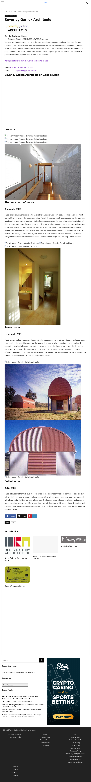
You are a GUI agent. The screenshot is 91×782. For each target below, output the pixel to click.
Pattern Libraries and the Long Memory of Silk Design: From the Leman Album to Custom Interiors (21, 716)
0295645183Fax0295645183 (21, 67)
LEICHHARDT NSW (15, 12)
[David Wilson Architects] (17, 568)
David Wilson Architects (15, 586)
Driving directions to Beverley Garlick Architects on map (26, 61)
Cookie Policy (45, 742)
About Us (16, 769)
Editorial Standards (75, 740)
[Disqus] (45, 622)
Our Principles (75, 745)
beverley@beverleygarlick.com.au (23, 70)
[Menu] (2, 3)
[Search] (87, 3)
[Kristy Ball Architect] (73, 538)
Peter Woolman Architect (25, 672)
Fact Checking (75, 742)
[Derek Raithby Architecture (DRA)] (17, 538)
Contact (15, 775)
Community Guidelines (75, 762)
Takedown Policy (75, 751)
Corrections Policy (15, 737)
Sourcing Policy (75, 748)
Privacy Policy (45, 737)
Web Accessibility (75, 759)
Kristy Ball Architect (69, 546)
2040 (13, 522)
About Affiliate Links (75, 756)
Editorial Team (75, 737)
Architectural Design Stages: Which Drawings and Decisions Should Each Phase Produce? (20, 697)
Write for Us (15, 772)
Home (6, 12)
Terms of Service (45, 740)
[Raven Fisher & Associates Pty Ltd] (45, 538)
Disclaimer (45, 745)
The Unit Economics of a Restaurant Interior (18, 702)
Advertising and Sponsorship (75, 754)
